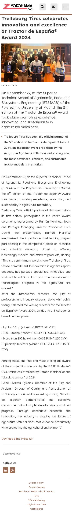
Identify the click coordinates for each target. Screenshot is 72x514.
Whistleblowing (36, 500)
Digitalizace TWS (36, 504)
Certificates (36, 509)
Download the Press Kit (17, 438)
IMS (37, 496)
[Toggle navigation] (65, 6)
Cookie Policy (36, 482)
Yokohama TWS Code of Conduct (37, 491)
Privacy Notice (37, 487)
